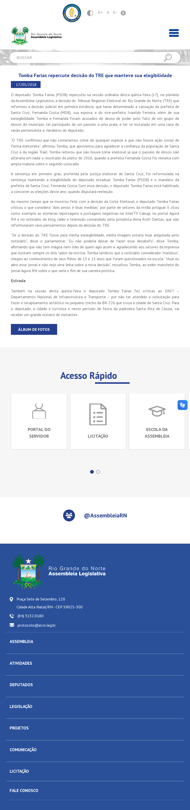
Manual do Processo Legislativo (33, 714)
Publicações (18, 758)
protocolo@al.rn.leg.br (37, 625)
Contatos (16, 693)
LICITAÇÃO (19, 771)
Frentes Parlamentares (26, 671)
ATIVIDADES (21, 663)
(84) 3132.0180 (31, 616)
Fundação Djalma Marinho (29, 650)
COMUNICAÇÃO (23, 749)
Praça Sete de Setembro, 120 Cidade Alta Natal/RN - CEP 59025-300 (50, 603)
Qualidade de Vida (23, 736)
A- (115, 12)
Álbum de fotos (34, 329)
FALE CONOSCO (24, 790)
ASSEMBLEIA (21, 641)
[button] (92, 472)
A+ (100, 12)
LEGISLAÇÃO (21, 706)
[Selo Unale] (72, 13)
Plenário (16, 671)
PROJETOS (19, 728)
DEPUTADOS (21, 684)
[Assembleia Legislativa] (34, 36)
